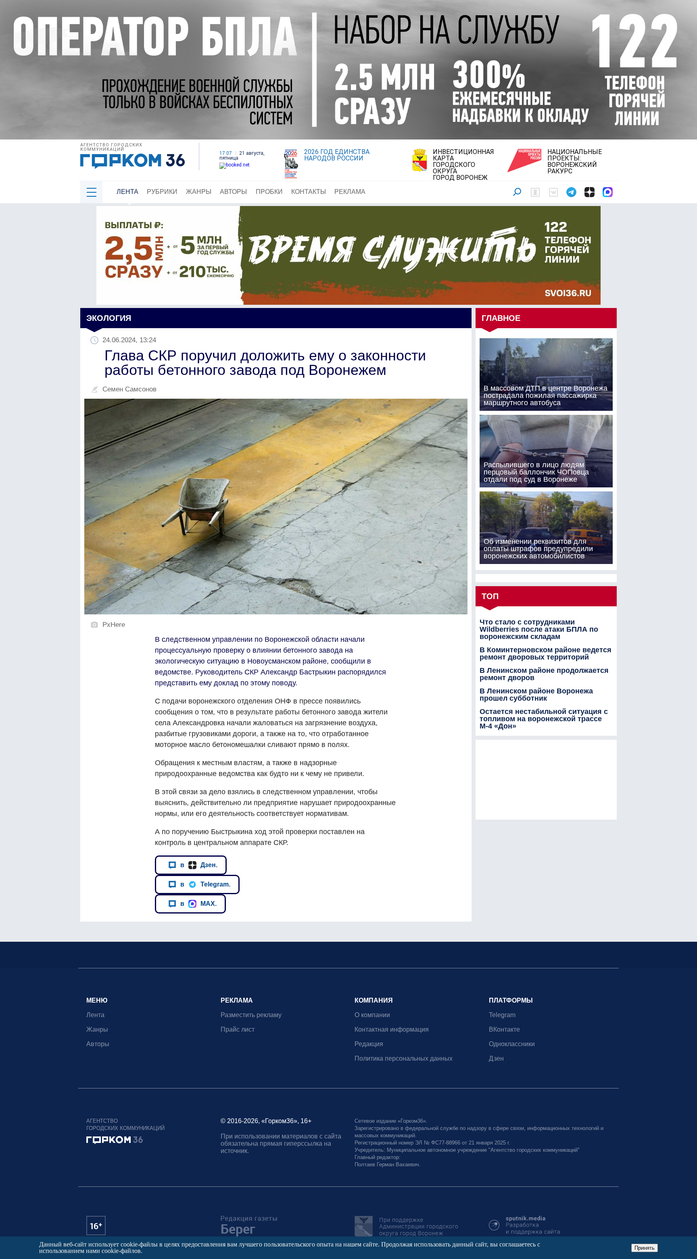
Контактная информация (392, 1029)
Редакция (369, 1043)
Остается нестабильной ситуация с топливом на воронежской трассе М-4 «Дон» (544, 719)
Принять (644, 1248)
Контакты (308, 191)
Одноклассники (512, 1043)
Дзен (496, 1058)
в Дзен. (198, 864)
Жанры (198, 191)
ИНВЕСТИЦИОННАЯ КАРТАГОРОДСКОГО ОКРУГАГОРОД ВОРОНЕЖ (463, 165)
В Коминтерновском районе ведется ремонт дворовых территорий (545, 653)
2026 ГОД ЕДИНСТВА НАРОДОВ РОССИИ (336, 155)
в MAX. (198, 903)
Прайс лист (238, 1029)
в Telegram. (205, 884)
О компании (372, 1014)
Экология (108, 318)
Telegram (502, 1014)
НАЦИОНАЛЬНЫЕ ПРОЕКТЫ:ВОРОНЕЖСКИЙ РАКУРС (574, 162)
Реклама (349, 191)
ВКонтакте (504, 1029)
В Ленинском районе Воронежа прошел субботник (536, 694)
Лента (127, 191)
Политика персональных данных (404, 1058)
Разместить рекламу (251, 1014)
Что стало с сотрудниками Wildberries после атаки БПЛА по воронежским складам (539, 629)
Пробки (269, 191)
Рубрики (162, 191)
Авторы (233, 191)
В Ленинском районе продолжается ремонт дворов (544, 674)
